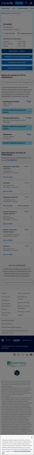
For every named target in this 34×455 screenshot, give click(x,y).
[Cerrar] (32, 437)
